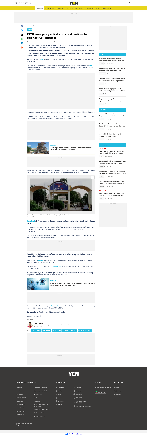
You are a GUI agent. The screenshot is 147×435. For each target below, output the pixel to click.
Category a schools (85, 330)
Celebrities (102, 73)
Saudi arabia (36, 330)
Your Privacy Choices (75, 434)
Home (28, 26)
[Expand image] (93, 177)
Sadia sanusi (57, 330)
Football (102, 94)
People (101, 104)
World (101, 166)
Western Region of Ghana (74, 8)
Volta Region (60, 8)
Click (41, 59)
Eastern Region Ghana (103, 8)
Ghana (39, 8)
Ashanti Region (49, 8)
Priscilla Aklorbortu (47, 41)
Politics (101, 176)
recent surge (57, 266)
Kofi (90, 66)
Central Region (89, 8)
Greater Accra (56, 306)
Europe (101, 83)
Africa (101, 63)
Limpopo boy (46, 330)
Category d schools (69, 330)
